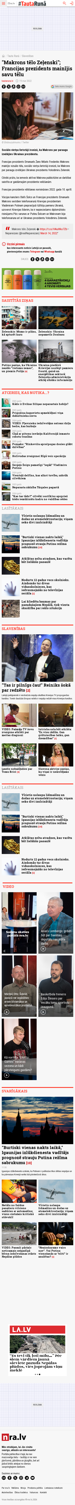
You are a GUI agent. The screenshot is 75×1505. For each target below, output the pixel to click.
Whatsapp (49, 251)
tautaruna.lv (7, 81)
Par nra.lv (6, 1488)
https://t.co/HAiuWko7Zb (53, 229)
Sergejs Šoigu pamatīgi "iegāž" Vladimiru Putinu (39, 466)
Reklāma (15, 1488)
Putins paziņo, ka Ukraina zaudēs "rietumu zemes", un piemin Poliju (19, 368)
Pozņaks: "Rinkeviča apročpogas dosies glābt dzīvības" (42, 445)
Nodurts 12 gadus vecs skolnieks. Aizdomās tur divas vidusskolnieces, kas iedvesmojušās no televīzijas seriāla (45, 586)
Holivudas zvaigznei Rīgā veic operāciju (39, 456)
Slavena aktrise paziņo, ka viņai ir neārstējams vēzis (54, 772)
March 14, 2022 (48, 233)
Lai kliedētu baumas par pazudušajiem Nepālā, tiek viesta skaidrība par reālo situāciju (45, 605)
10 (40, 547)
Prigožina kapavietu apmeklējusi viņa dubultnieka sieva (37, 414)
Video (8, 886)
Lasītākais (12, 508)
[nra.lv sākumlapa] (11, 3)
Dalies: (25, 259)
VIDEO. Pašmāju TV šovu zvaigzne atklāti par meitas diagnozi (18, 732)
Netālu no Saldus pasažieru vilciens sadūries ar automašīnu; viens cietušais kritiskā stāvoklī (18, 1211)
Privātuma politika (35, 1488)
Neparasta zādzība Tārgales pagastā (35, 487)
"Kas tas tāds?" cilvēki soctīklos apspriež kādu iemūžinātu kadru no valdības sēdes (40, 498)
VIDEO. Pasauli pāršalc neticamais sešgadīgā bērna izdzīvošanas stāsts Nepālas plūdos (19, 1252)
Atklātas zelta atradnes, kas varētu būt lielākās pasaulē (46, 560)
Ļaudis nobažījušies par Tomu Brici (17, 770)
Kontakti (43, 1492)
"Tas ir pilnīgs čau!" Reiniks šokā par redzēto (36, 687)
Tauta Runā (13, 56)
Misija (23, 1488)
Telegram (35, 251)
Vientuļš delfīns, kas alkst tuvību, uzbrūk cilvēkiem (40, 477)
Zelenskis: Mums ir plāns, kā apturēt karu (19, 333)
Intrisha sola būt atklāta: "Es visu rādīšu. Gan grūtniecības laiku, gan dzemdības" (55, 734)
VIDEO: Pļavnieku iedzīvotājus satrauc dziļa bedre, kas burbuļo (41, 425)
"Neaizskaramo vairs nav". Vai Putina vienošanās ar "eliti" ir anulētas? (53, 1252)
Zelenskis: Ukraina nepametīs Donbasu (51, 333)
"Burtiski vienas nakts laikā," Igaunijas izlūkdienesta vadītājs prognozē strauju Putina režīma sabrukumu (44, 542)
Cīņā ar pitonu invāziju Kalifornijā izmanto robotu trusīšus (41, 435)
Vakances (34, 1492)
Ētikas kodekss (21, 1492)
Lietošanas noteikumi (53, 1488)
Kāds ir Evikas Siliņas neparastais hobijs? (40, 404)
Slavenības (27, 56)
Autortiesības (7, 1492)
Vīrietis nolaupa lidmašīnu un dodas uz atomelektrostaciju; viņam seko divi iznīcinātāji (47, 519)
